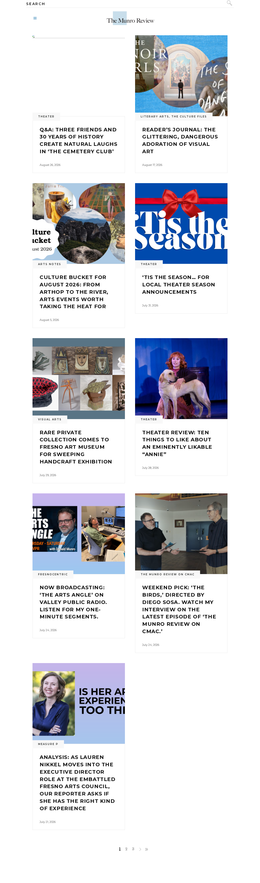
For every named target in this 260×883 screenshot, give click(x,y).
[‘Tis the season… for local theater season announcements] (181, 223)
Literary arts (155, 116)
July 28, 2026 (150, 468)
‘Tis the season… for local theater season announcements (178, 284)
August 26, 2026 (50, 165)
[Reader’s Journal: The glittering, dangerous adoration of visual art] (181, 75)
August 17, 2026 (152, 165)
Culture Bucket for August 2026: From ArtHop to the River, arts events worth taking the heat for (74, 291)
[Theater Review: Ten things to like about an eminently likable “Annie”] (181, 378)
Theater (46, 116)
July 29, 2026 (48, 475)
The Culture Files (189, 116)
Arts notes (49, 264)
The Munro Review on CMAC (167, 574)
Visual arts (50, 419)
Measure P (48, 744)
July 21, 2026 (48, 822)
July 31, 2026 (150, 305)
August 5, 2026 (49, 320)
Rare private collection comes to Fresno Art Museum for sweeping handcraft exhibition (76, 447)
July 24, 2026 (48, 630)
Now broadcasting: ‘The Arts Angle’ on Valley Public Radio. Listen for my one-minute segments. (73, 602)
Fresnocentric (53, 574)
